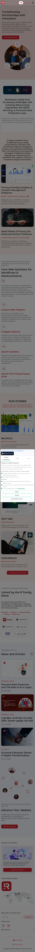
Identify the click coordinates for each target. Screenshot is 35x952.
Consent (17, 495)
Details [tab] (17, 458)
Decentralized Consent (17, 498)
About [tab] (28, 458)
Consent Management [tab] (6, 458)
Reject (17, 491)
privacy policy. (21, 488)
